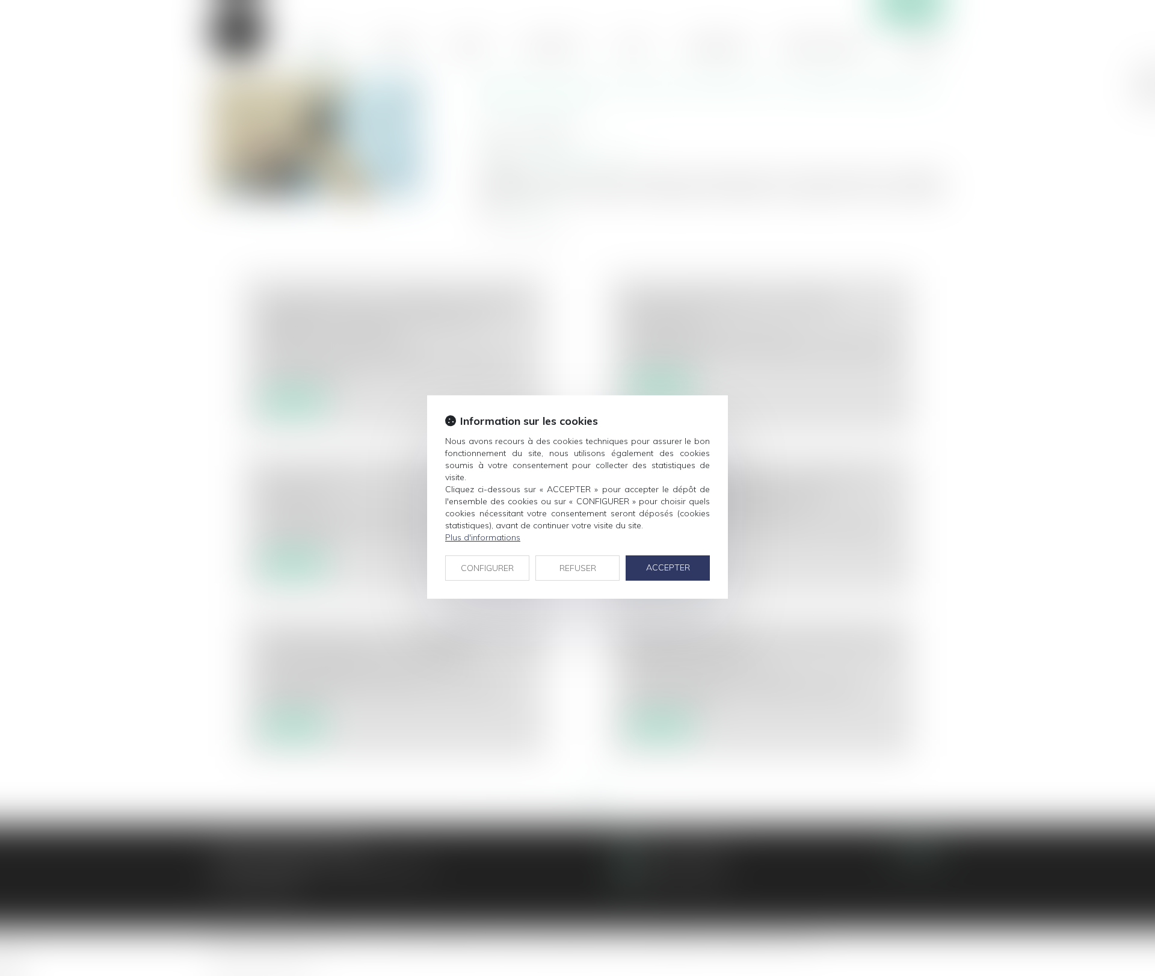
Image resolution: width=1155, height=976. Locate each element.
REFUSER (577, 568)
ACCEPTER (668, 567)
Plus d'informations (482, 537)
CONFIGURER (487, 568)
